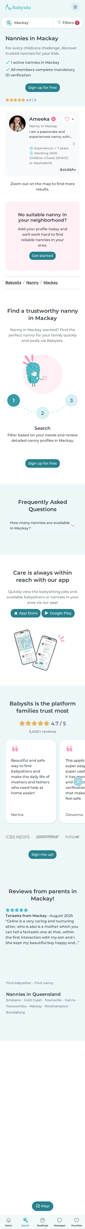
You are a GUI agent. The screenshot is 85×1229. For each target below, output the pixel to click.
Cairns (70, 1000)
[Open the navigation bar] (75, 7)
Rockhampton (56, 1006)
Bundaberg (15, 1012)
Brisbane (13, 1000)
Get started (42, 256)
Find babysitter (18, 983)
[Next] (78, 781)
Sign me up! (42, 854)
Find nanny (43, 983)
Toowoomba (16, 1006)
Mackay (35, 1006)
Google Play (60, 613)
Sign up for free (42, 87)
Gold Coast (33, 1000)
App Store (28, 613)
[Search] (9, 22)
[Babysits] (18, 7)
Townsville (53, 1000)
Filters (70, 23)
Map (45, 1206)
